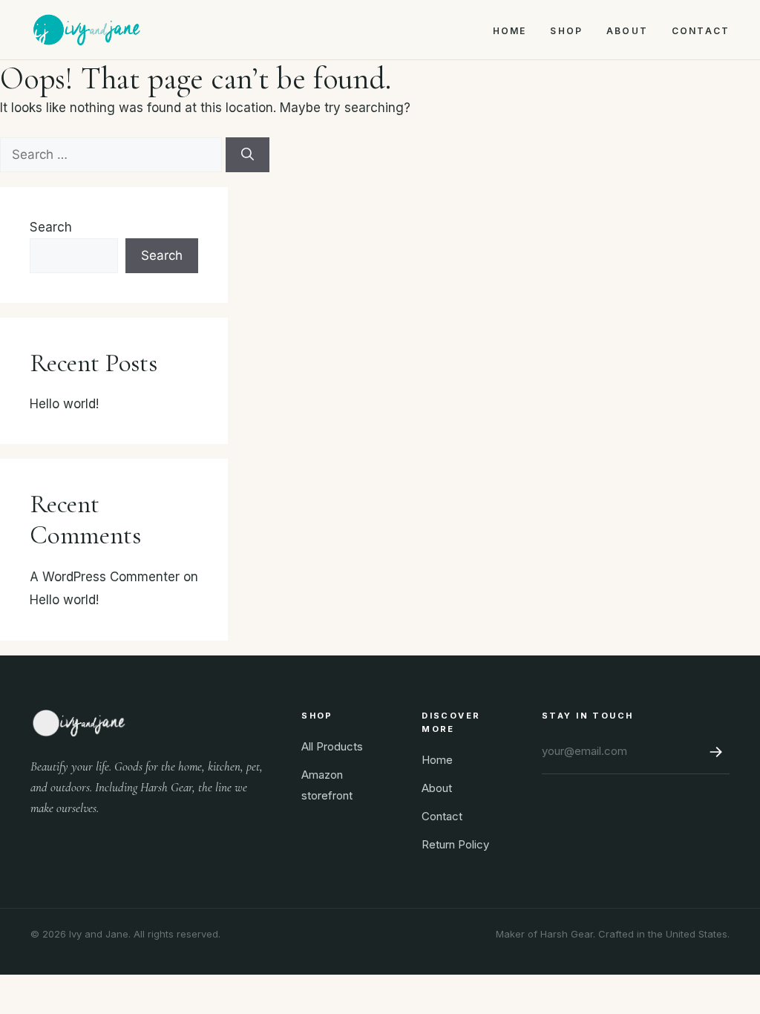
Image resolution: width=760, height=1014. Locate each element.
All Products (332, 746)
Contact (701, 30)
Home (510, 30)
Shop (566, 30)
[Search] (247, 155)
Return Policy (455, 844)
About (627, 30)
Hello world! (64, 403)
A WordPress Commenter (105, 576)
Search (51, 227)
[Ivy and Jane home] (86, 29)
